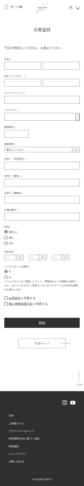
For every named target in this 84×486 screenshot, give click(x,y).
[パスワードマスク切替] (78, 117)
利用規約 (14, 446)
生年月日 (9, 251)
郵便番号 (10, 127)
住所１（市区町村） (16, 158)
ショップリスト (18, 453)
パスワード (11, 110)
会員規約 (15, 298)
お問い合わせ (16, 461)
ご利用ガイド (16, 423)
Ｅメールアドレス (15, 92)
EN (20, 7)
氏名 (8, 59)
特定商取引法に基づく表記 (24, 438)
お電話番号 (11, 209)
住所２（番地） (14, 175)
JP (12, 7)
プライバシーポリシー (21, 431)
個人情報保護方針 (21, 303)
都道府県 (10, 143)
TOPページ (42, 343)
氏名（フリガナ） (15, 75)
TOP (79, 384)
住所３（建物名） (13, 192)
